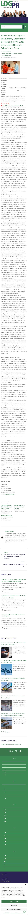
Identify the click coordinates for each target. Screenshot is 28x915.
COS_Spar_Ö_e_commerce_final (14, 106)
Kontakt (3, 876)
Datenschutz (4, 878)
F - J (14, 781)
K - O (14, 805)
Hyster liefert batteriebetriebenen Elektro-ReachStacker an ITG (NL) (13, 679)
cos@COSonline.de (9, 494)
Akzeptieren (14, 901)
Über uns (3, 874)
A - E (14, 758)
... (18, 608)
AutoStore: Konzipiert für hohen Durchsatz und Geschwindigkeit (13, 697)
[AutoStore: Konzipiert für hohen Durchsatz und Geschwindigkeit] (6, 705)
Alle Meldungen (5, 732)
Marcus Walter (6, 52)
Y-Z (4, 868)
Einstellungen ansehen (14, 909)
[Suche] (11, 27)
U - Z (14, 851)
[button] (26, 885)
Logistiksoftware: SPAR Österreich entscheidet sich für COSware (6, 507)
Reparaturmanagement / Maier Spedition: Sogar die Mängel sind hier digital (13, 644)
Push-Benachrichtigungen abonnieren (11, 745)
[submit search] (25, 27)
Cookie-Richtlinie (7, 913)
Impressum (22, 913)
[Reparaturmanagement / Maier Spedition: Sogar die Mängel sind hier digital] (6, 652)
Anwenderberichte (6, 54)
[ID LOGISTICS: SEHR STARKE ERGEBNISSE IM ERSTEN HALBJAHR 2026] (6, 669)
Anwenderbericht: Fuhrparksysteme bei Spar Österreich (19, 507)
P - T (14, 828)
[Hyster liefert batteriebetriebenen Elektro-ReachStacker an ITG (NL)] (6, 687)
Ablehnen (14, 905)
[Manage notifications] (24, 912)
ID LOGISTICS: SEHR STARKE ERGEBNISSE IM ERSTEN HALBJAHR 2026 (14, 661)
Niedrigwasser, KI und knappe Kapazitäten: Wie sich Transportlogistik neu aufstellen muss (13, 714)
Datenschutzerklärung (15, 913)
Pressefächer (14, 751)
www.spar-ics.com (21, 437)
